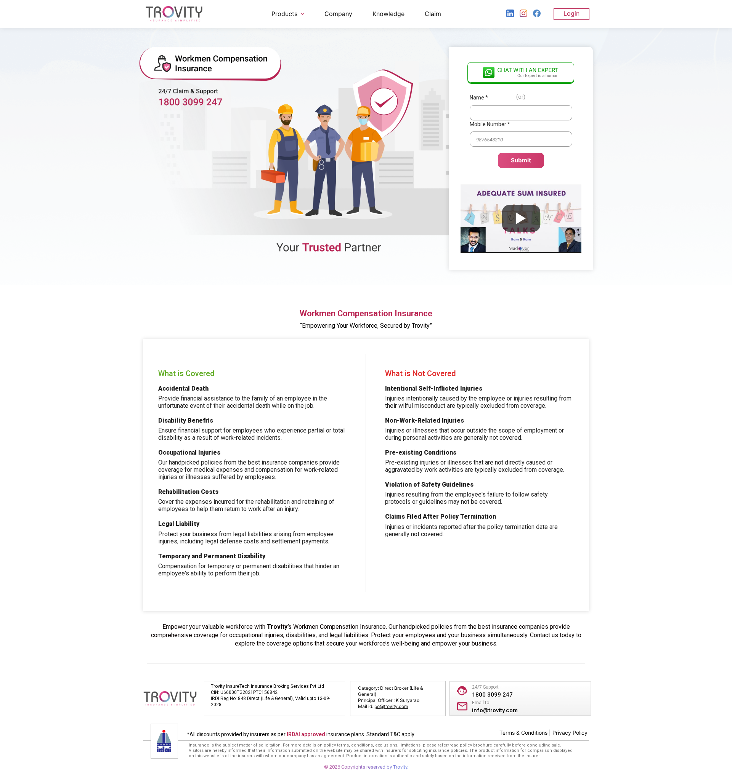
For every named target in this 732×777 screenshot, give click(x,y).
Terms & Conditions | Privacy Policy (543, 732)
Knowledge (388, 14)
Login (571, 13)
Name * (479, 98)
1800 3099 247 (492, 694)
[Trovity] (174, 14)
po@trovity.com (391, 706)
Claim (433, 14)
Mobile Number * (490, 124)
